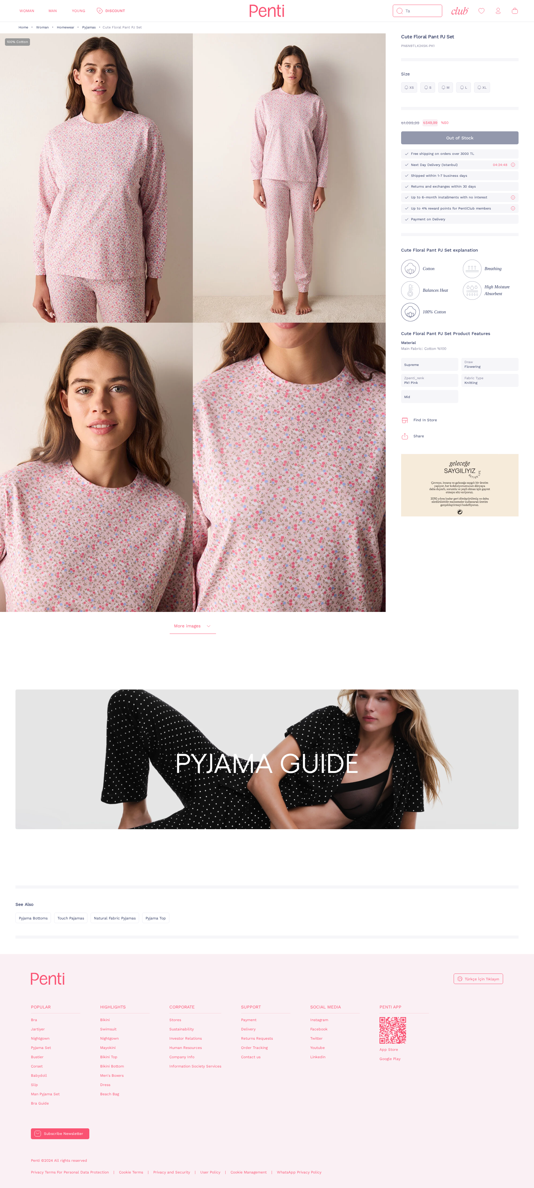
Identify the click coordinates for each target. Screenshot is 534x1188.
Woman (26, 11)
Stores (175, 1020)
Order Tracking (254, 1048)
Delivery (248, 1029)
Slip (34, 1085)
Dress (105, 1085)
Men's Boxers (112, 1075)
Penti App (390, 1006)
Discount (115, 11)
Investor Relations (185, 1038)
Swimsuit (108, 1029)
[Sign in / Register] (498, 11)
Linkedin (317, 1057)
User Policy (210, 1172)
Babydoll (39, 1075)
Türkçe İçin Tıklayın (482, 979)
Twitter (316, 1038)
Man (53, 11)
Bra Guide (40, 1103)
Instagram (319, 1020)
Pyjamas (89, 27)
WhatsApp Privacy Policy (299, 1172)
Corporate (182, 1006)
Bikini (105, 1020)
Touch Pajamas (70, 918)
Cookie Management (249, 1172)
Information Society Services (195, 1066)
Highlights (113, 1006)
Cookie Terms (131, 1172)
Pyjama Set (41, 1048)
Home (23, 27)
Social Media (325, 1006)
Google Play (389, 1059)
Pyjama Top (156, 918)
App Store (388, 1049)
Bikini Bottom (112, 1066)
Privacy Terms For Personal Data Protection (70, 1172)
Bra (34, 1020)
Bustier (37, 1057)
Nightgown (40, 1038)
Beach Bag (109, 1094)
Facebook (319, 1029)
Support (251, 1006)
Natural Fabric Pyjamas (115, 918)
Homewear (65, 27)
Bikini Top (108, 1057)
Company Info (181, 1057)
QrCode (392, 1030)
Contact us (251, 1057)
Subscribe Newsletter (63, 1133)
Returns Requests (257, 1038)
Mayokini (108, 1048)
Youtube (317, 1048)
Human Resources (185, 1048)
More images (187, 625)
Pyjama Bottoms (33, 918)
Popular (41, 1006)
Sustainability (181, 1029)
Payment (248, 1020)
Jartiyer (38, 1029)
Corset (37, 1066)
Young (78, 11)
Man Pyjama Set (45, 1094)
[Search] (399, 11)
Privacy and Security (171, 1172)
